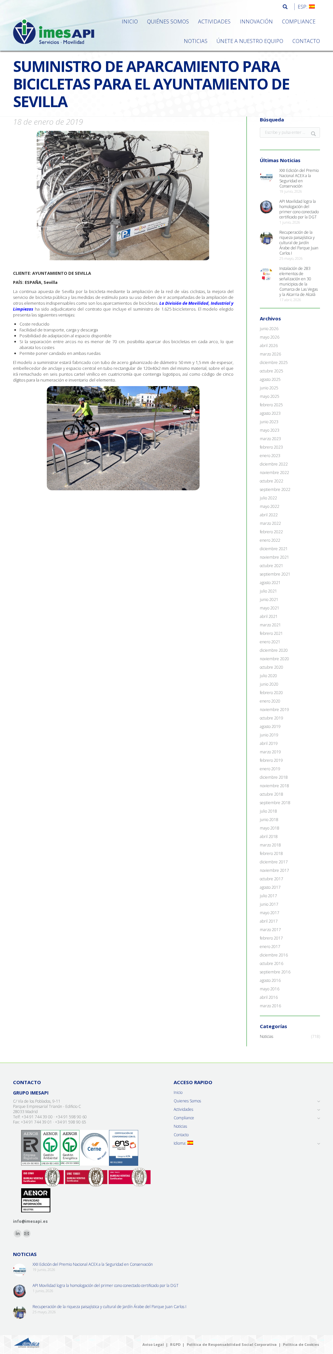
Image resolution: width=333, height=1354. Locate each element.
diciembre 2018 (274, 777)
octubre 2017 (271, 879)
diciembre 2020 (274, 650)
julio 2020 (268, 675)
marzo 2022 (270, 523)
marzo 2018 (270, 845)
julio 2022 (268, 498)
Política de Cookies (301, 1344)
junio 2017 (269, 904)
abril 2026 (269, 345)
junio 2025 (269, 388)
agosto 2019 (270, 726)
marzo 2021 (270, 625)
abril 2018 (269, 836)
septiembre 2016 (275, 972)
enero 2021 (270, 642)
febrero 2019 (271, 760)
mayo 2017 (269, 912)
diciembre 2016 (274, 955)
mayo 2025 (269, 396)
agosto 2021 (270, 582)
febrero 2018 (271, 853)
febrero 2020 (271, 692)
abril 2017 (269, 921)
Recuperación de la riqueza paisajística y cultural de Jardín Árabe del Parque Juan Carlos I (298, 243)
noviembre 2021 (274, 557)
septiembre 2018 (275, 802)
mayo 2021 (269, 608)
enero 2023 (270, 455)
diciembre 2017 (274, 862)
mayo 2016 (269, 989)
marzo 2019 (270, 752)
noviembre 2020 (274, 659)
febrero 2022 (271, 532)
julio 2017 (268, 896)
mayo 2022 (269, 506)
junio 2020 (269, 684)
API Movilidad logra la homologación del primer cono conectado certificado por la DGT (299, 209)
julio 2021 (268, 591)
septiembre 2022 (275, 489)
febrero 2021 (271, 633)
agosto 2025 (270, 379)
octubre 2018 (271, 794)
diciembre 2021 (274, 548)
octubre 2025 (271, 371)
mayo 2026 (269, 337)
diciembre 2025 (274, 362)
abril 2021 (269, 616)
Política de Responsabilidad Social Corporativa (232, 1344)
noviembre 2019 (274, 709)
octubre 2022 (271, 481)
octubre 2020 (271, 667)
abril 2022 (269, 515)
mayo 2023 (269, 430)
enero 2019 (270, 769)
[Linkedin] (17, 1233)
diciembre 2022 (274, 464)
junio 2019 (269, 735)
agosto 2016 (270, 980)
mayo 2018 (269, 828)
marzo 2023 (270, 438)
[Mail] (27, 1233)
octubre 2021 (271, 565)
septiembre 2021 (275, 574)
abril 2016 (269, 997)
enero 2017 (270, 946)
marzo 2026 (270, 354)
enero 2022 (270, 540)
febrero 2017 (271, 938)
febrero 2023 (271, 447)
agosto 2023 (270, 413)
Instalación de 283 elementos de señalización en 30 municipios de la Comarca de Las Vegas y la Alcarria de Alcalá (298, 281)
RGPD (175, 1344)
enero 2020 (270, 701)
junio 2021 (269, 599)
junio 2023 (269, 422)
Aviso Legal (153, 1344)
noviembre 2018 (274, 786)
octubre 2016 (271, 963)
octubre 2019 (271, 718)
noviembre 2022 (274, 472)
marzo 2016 (270, 1006)
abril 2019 (269, 743)
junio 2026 (269, 328)
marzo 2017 (270, 929)
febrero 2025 (271, 405)
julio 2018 (268, 811)
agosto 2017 (270, 887)
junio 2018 (269, 819)
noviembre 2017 (274, 870)
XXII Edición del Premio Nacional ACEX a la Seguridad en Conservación (299, 178)
